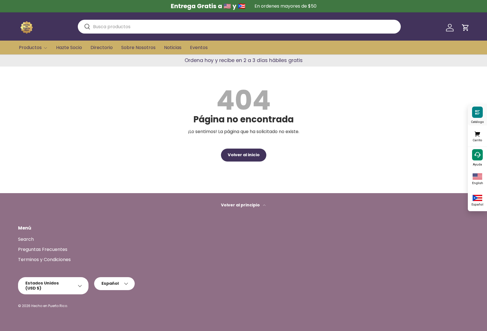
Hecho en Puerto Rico (49, 305)
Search (26, 239)
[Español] (477, 197)
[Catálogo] (477, 111)
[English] (477, 176)
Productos (30, 47)
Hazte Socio (69, 47)
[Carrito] (477, 133)
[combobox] (239, 27)
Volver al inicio (244, 155)
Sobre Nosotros (138, 47)
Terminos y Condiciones (44, 259)
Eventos (199, 47)
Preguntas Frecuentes (42, 249)
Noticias (172, 47)
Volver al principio (241, 205)
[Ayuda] (477, 154)
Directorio (101, 47)
